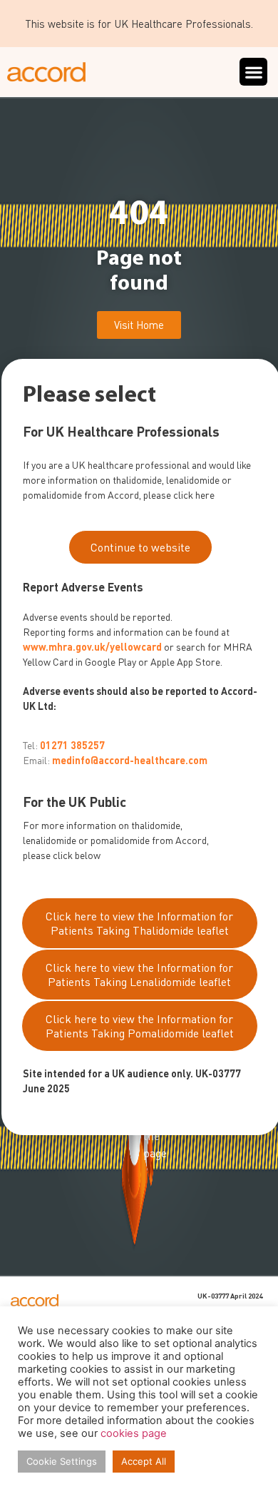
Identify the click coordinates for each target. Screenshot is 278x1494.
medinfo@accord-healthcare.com (129, 760)
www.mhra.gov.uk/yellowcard (92, 647)
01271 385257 (72, 745)
